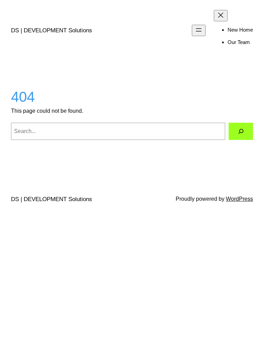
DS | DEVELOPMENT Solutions (51, 30)
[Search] (241, 131)
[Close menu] (221, 15)
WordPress (239, 199)
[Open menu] (199, 30)
